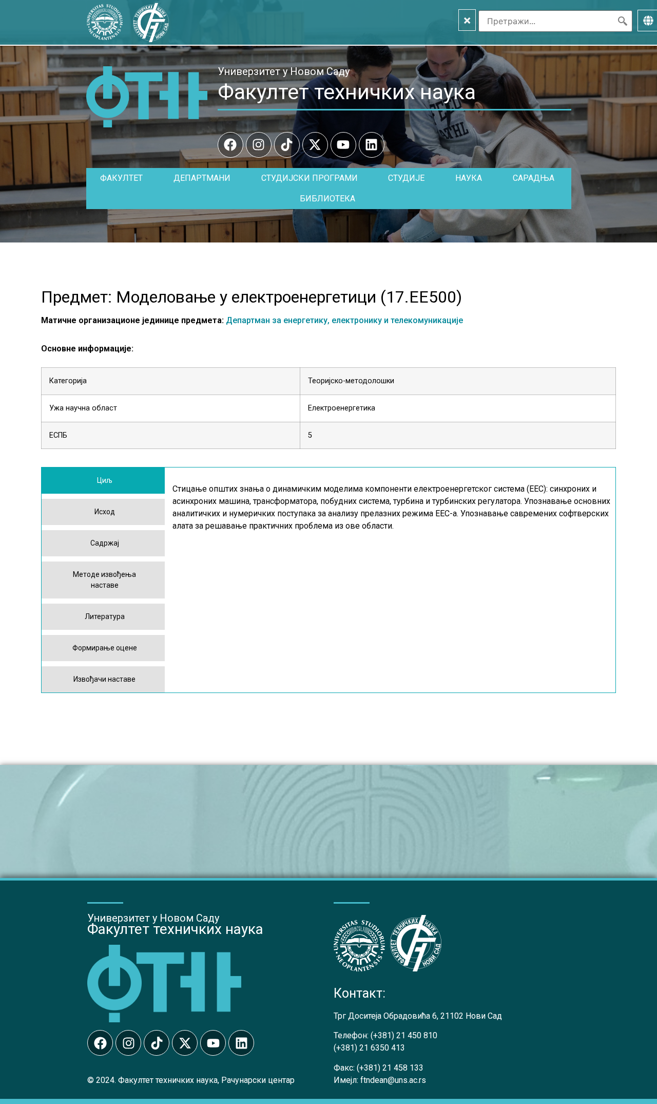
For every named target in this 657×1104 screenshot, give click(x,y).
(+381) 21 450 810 (404, 1035)
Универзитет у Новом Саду (284, 71)
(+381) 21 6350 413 (369, 1048)
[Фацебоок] (230, 145)
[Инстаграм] (259, 145)
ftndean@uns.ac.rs (393, 1080)
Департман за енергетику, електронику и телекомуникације (344, 320)
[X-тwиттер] (315, 145)
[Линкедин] (371, 145)
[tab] (103, 480)
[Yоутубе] (343, 145)
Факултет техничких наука (347, 92)
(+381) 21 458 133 (390, 1068)
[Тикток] (287, 145)
